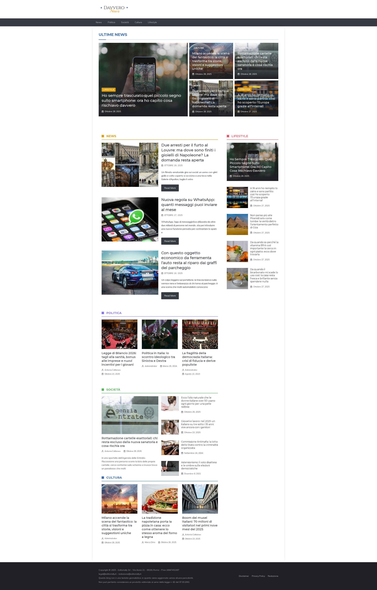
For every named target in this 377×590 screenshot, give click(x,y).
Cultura (138, 22)
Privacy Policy (258, 576)
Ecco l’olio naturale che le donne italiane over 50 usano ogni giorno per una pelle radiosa (198, 402)
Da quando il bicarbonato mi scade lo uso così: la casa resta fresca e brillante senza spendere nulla (264, 275)
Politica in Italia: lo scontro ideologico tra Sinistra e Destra (158, 357)
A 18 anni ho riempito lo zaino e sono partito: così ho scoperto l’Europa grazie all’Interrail (263, 194)
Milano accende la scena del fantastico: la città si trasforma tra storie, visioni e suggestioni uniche (211, 61)
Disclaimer (244, 576)
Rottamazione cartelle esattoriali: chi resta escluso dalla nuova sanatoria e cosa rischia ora (255, 61)
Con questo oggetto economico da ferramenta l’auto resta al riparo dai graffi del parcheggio (189, 260)
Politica (111, 22)
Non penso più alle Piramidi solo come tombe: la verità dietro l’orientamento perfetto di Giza (264, 221)
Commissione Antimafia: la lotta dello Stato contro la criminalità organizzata (199, 444)
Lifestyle (152, 22)
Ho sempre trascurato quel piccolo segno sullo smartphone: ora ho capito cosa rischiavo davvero (141, 100)
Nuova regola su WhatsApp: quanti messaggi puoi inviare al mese (189, 204)
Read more (170, 187)
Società (125, 22)
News (99, 22)
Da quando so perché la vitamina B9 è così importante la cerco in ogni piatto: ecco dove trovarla (264, 248)
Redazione (273, 576)
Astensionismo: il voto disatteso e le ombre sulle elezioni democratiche (199, 465)
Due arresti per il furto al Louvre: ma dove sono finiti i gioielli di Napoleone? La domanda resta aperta (210, 98)
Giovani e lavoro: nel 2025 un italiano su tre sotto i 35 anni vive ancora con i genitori (198, 424)
